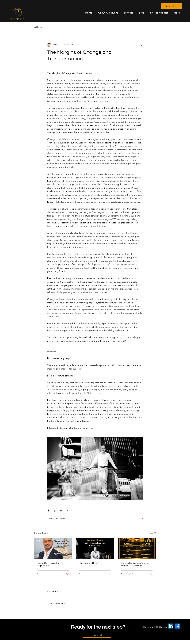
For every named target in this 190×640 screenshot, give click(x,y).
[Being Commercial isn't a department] (53, 548)
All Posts (38, 27)
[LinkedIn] (170, 626)
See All (153, 533)
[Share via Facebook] (48, 510)
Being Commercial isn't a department (50, 564)
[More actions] (141, 44)
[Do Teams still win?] (95, 548)
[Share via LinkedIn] (61, 510)
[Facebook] (177, 626)
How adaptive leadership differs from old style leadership (134, 564)
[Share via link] (67, 510)
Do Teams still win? (89, 563)
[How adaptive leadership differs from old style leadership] (137, 548)
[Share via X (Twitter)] (55, 510)
